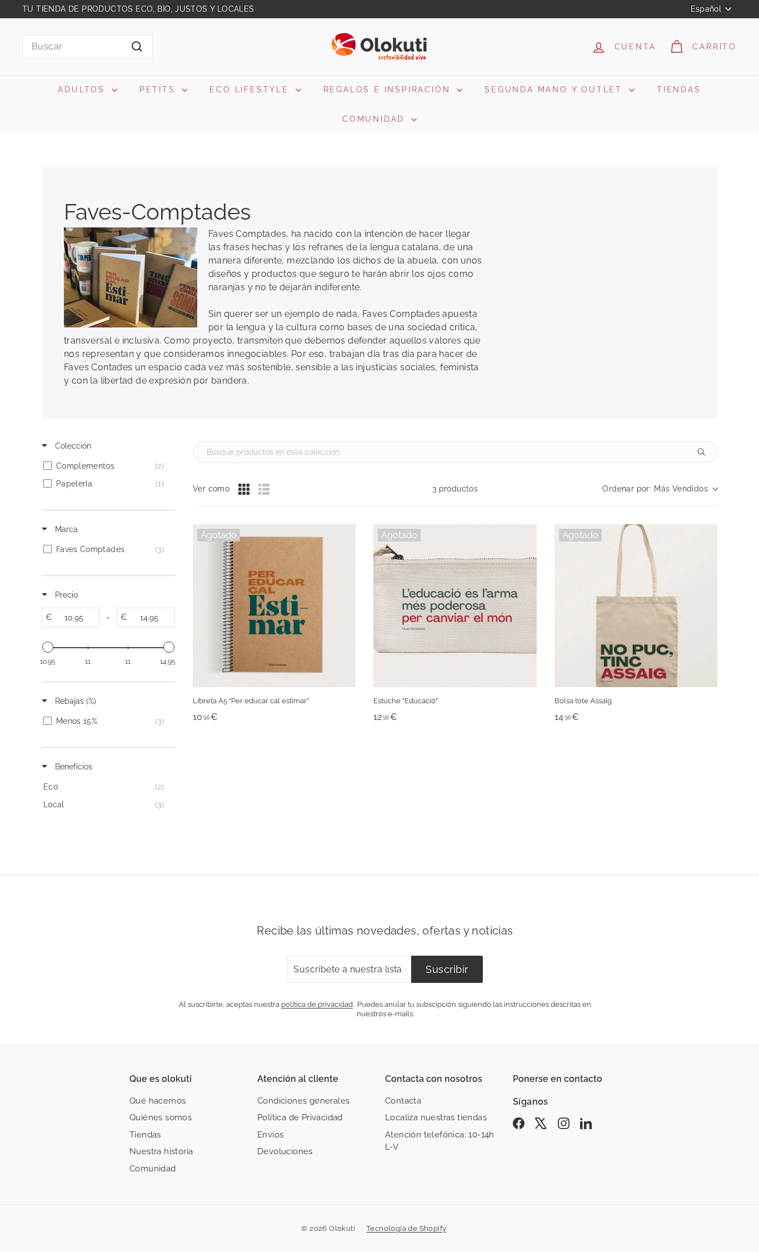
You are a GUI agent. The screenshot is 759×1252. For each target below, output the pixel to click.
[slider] (47, 647)
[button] (659, 489)
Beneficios (72, 766)
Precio (65, 594)
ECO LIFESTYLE (250, 89)
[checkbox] (106, 465)
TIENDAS (679, 89)
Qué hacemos (157, 1101)
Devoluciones (285, 1151)
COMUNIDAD (375, 119)
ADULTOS (83, 89)
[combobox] (87, 46)
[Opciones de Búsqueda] (705, 452)
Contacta (403, 1101)
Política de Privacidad (300, 1117)
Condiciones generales (303, 1101)
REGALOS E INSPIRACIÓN (389, 89)
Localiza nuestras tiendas (436, 1117)
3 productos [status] (455, 488)
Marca (65, 529)
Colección (72, 445)
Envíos (270, 1135)
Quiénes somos (160, 1117)
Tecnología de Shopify (406, 1228)
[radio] (243, 489)
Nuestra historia (161, 1151)
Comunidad (152, 1169)
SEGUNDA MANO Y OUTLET (555, 89)
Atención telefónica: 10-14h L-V (440, 1141)
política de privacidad (317, 1004)
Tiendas (145, 1135)
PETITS (159, 89)
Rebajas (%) (74, 701)
